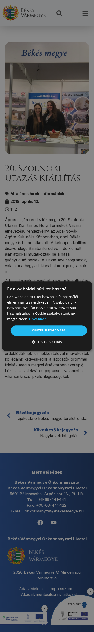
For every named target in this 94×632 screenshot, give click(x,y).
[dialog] (47, 316)
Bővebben (38, 319)
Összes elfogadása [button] (49, 330)
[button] (47, 342)
